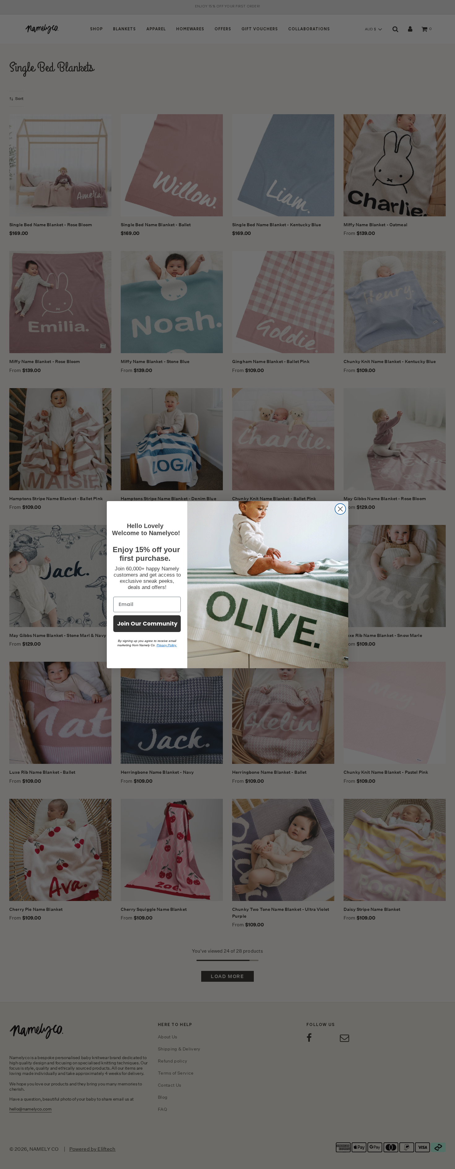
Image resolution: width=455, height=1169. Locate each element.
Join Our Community (147, 623)
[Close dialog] (340, 509)
